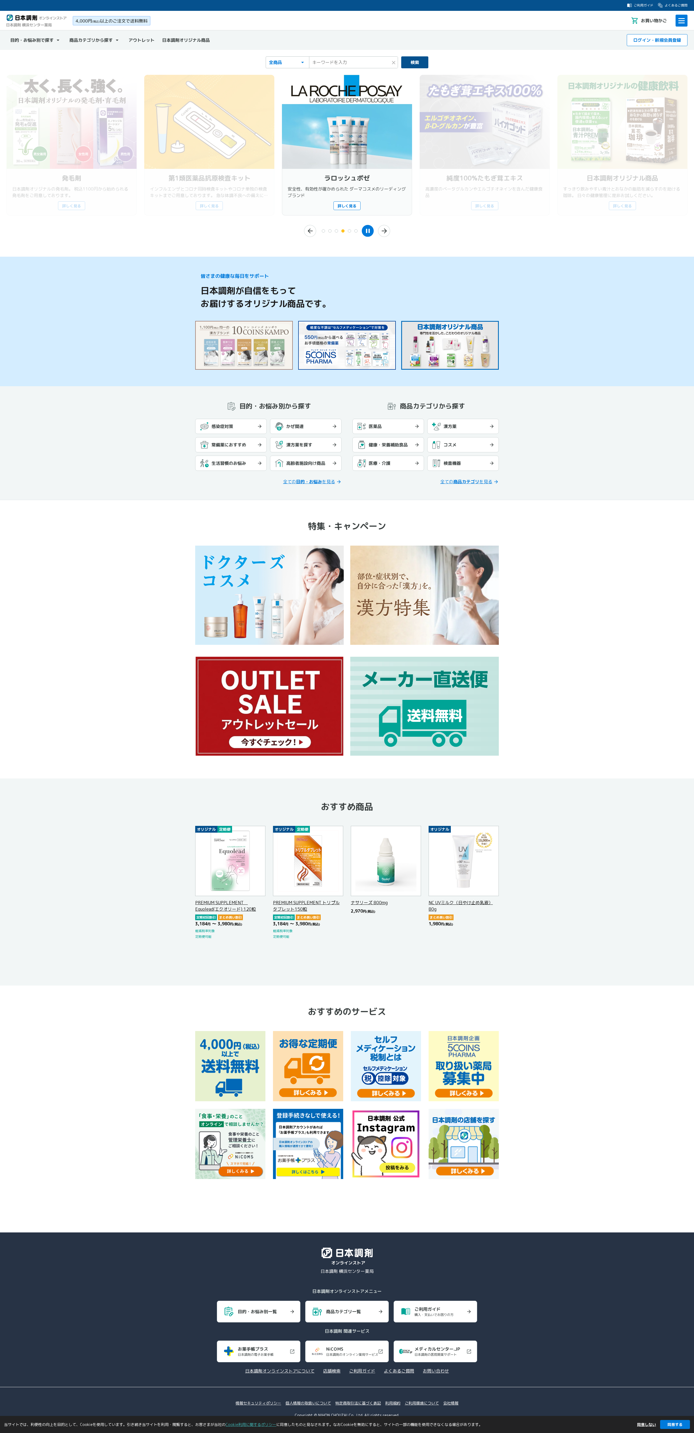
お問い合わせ (436, 1371)
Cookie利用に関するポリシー (251, 1424)
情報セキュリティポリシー (258, 1403)
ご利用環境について (422, 1403)
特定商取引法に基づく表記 (358, 1403)
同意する (675, 1424)
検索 (414, 62)
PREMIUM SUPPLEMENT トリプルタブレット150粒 (306, 906)
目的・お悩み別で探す (32, 40)
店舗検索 (331, 1371)
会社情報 (450, 1403)
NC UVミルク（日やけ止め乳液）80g (461, 906)
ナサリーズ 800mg (369, 903)
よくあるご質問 (676, 5)
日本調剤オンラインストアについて (279, 1371)
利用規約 (392, 1403)
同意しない (646, 1424)
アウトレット (141, 40)
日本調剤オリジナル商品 (186, 40)
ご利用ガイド (643, 5)
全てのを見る (309, 482)
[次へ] (384, 231)
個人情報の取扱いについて (308, 1403)
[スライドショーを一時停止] (368, 231)
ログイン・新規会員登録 (657, 40)
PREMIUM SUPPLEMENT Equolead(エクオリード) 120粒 (225, 906)
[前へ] (310, 231)
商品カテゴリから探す (91, 40)
